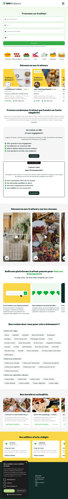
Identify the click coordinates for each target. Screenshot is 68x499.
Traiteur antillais (24, 383)
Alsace (7, 335)
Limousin (7, 347)
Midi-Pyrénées (26, 347)
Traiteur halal (22, 379)
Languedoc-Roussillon (53, 343)
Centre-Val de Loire (20, 339)
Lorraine (16, 347)
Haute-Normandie (24, 343)
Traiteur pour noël (29, 367)
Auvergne (25, 335)
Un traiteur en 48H (40, 477)
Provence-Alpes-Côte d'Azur (51, 351)
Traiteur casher (35, 379)
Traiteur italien (9, 379)
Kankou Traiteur (10, 455)
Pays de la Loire (10, 351)
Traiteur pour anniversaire (31, 363)
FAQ (36, 481)
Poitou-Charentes (32, 351)
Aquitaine (16, 335)
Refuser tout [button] (21, 491)
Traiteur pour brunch (11, 371)
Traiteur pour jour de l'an (47, 367)
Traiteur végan (53, 383)
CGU (36, 485)
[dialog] (15, 479)
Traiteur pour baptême (12, 367)
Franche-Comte (10, 343)
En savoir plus (34, 156)
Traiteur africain (48, 379)
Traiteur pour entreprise (51, 363)
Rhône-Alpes (9, 355)
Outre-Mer (55, 347)
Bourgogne (51, 335)
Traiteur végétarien (39, 383)
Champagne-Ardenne (37, 339)
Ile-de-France (38, 343)
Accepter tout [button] (9, 491)
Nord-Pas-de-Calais (41, 347)
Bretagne (8, 339)
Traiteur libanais (10, 383)
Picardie (20, 351)
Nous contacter (39, 479)
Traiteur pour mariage (12, 363)
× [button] (26, 462)
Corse (50, 339)
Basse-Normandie (38, 335)
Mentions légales (39, 482)
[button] (15, 494)
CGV (36, 484)
